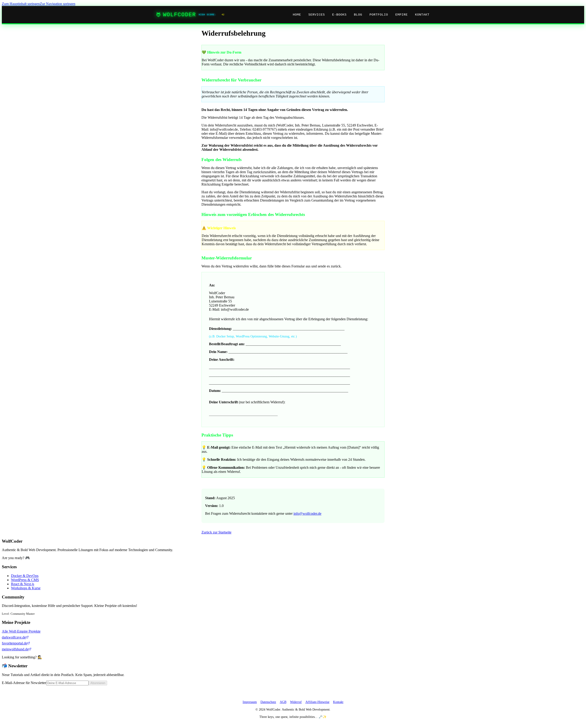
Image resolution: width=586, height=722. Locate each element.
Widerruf (296, 702)
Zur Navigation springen (57, 4)
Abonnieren (97, 683)
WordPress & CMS (25, 580)
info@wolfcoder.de (307, 513)
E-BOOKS (339, 14)
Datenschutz (268, 702)
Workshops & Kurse (26, 588)
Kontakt (338, 702)
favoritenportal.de (14, 643)
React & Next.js (22, 584)
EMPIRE (401, 14)
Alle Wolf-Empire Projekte (21, 631)
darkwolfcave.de (14, 637)
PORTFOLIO (378, 14)
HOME (297, 14)
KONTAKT (422, 14)
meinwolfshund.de (15, 649)
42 (223, 14)
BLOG (358, 14)
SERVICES (316, 14)
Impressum (250, 702)
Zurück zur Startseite (216, 532)
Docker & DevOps (24, 576)
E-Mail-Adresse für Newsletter (24, 683)
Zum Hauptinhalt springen (21, 4)
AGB (283, 702)
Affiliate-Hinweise (317, 702)
